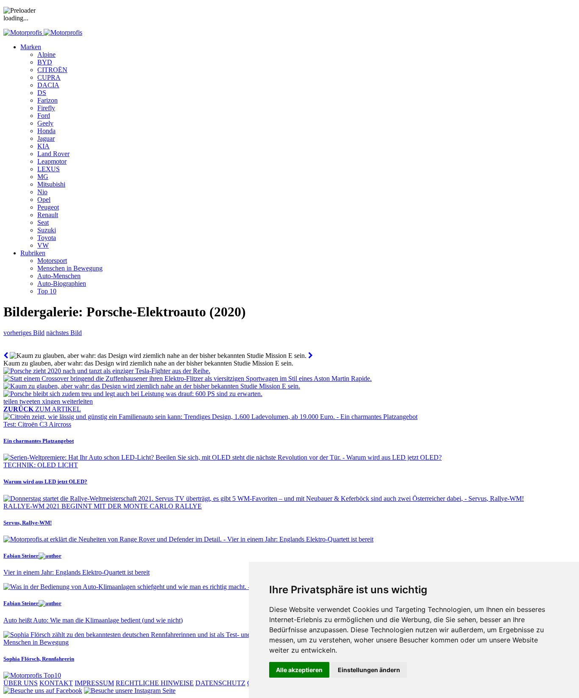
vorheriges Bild (24, 332)
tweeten (30, 401)
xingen (52, 401)
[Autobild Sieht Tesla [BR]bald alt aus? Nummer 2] (5, 355)
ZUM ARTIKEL (42, 409)
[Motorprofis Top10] (32, 675)
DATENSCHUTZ (220, 683)
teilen (11, 401)
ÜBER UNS (20, 683)
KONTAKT (56, 683)
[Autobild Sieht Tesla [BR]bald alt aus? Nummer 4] (310, 355)
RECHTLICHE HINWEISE (155, 683)
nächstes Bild (64, 332)
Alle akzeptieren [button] (299, 669)
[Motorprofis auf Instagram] (129, 690)
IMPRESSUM (94, 683)
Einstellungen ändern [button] (369, 669)
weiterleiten (77, 401)
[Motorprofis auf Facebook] (42, 690)
